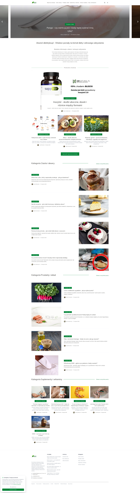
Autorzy (64, 454)
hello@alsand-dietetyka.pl (37, 477)
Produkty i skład (66, 2)
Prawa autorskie (38, 483)
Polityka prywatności (46, 483)
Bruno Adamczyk (66, 458)
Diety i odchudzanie (92, 2)
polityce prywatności (17, 484)
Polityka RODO (56, 483)
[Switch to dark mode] (108, 3)
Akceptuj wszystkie (13, 489)
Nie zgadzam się (13, 486)
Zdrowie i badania (83, 2)
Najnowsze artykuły (51, 2)
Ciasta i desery (59, 2)
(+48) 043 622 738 (36, 476)
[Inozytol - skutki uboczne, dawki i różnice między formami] (70, 92)
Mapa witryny (70, 483)
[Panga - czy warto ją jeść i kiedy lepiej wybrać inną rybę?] (70, 21)
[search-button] (104, 2)
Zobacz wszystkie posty (102, 163)
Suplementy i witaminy (74, 2)
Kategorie (80, 454)
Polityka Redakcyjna (63, 483)
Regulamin (33, 483)
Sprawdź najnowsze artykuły (70, 154)
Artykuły (49, 454)
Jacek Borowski (65, 456)
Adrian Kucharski (66, 460)
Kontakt (52, 483)
